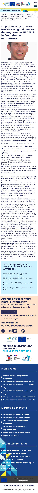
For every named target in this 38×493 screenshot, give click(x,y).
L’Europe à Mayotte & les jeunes (16, 457)
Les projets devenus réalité (14, 454)
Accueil (3, 14)
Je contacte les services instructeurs (18, 382)
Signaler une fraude (11, 436)
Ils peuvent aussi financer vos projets (19, 400)
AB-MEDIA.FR (12, 489)
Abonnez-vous (7, 312)
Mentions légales (29, 485)
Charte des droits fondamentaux (16, 433)
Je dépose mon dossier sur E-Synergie (19, 397)
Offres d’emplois (10, 469)
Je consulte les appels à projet (16, 415)
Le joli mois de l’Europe (13, 460)
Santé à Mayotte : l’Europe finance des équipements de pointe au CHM (15, 274)
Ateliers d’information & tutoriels (17, 451)
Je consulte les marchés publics (16, 418)
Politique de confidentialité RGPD (13, 485)
